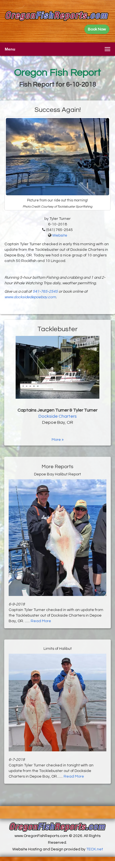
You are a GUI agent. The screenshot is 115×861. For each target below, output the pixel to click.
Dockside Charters (58, 416)
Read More (41, 621)
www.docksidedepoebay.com (30, 297)
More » (58, 440)
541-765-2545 (45, 292)
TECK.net (94, 849)
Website (59, 235)
